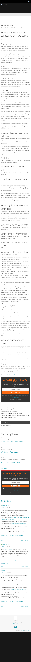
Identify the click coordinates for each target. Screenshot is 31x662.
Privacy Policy (15, 621)
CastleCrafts (6, 501)
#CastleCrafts (4, 534)
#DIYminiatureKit (18, 534)
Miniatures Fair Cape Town (12, 442)
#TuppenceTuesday (7, 548)
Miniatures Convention (10, 452)
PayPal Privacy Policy (12, 374)
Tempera (22, 627)
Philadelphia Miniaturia (10, 462)
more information (15, 397)
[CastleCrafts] (29, 1)
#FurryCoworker (16, 558)
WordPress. (27, 627)
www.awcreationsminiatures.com (18, 522)
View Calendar (4, 468)
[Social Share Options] (29, 539)
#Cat (2, 558)
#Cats (5, 558)
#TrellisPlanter (10, 534)
